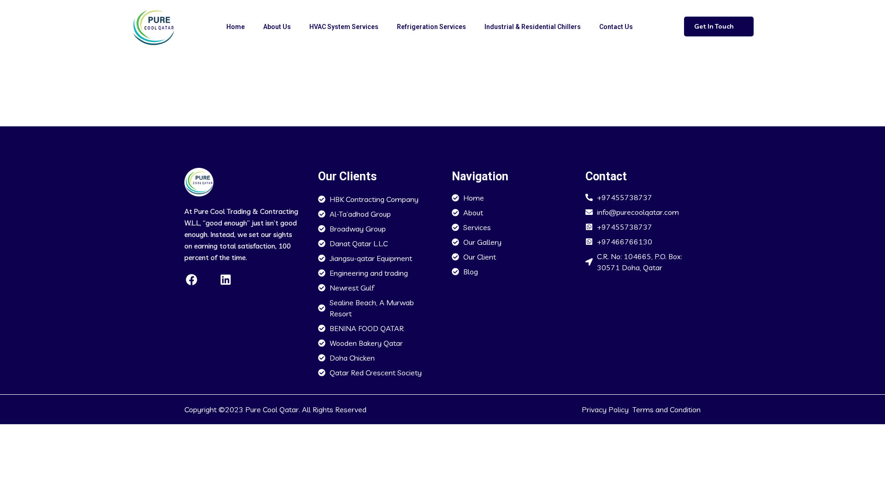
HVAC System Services (343, 26)
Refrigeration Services (431, 26)
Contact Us (616, 26)
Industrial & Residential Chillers (532, 26)
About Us (277, 26)
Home (235, 26)
